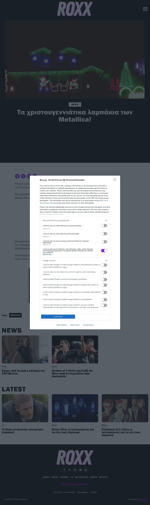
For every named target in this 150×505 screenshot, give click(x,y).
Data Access (75, 325)
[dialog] (75, 252)
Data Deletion (62, 325)
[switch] (104, 225)
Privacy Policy (88, 325)
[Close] (115, 180)
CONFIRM (58, 317)
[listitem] (75, 220)
